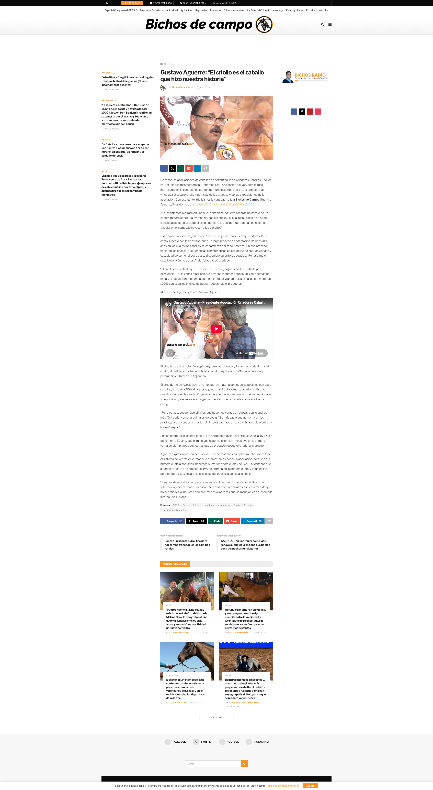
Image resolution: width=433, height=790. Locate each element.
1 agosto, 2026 (258, 632)
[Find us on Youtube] (111, 3)
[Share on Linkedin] (197, 168)
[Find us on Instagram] (116, 3)
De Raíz (105, 139)
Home (163, 64)
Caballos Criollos (192, 505)
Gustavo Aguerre (243, 505)
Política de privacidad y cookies (283, 785)
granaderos (224, 505)
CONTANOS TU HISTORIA (194, 3)
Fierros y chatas (294, 10)
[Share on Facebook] (164, 168)
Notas (172, 64)
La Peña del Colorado (258, 10)
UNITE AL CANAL (133, 3)
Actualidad (172, 10)
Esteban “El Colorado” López (244, 702)
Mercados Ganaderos (151, 10)
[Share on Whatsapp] (180, 168)
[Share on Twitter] (172, 168)
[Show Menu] (330, 24)
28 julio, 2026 (196, 702)
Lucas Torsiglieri (180, 632)
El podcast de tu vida (317, 10)
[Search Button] (322, 24)
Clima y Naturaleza (234, 10)
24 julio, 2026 (233, 706)
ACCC (176, 505)
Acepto (310, 785)
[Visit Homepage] (209, 24)
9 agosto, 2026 (199, 632)
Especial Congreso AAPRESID (121, 10)
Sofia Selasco (178, 702)
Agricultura (186, 10)
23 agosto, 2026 (111, 90)
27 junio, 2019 (202, 87)
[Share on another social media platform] (205, 168)
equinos (209, 505)
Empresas (215, 10)
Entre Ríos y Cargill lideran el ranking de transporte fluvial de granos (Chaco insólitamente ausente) (127, 81)
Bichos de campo (181, 87)
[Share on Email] (189, 168)
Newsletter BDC (162, 3)
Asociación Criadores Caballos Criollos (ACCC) (225, 204)
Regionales (201, 10)
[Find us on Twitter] (107, 3)
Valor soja (278, 10)
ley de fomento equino (174, 510)
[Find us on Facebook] (102, 3)
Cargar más (216, 718)
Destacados (108, 100)
